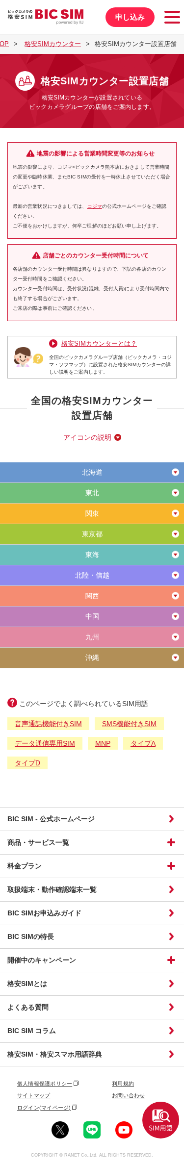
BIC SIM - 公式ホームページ (51, 819)
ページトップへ (173, 1152)
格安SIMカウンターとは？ (99, 343)
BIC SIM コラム (31, 1031)
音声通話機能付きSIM (48, 724)
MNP (102, 743)
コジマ (94, 206)
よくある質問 (28, 1007)
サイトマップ (33, 1095)
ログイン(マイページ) (44, 1108)
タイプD (27, 763)
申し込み (130, 17)
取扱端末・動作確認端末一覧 (52, 889)
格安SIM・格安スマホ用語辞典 (54, 1054)
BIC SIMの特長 (30, 936)
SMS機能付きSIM (129, 724)
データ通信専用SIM (45, 743)
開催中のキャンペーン (41, 960)
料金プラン (24, 866)
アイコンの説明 (87, 437)
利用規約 (123, 1084)
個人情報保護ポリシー (44, 1084)
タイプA (143, 743)
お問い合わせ (128, 1095)
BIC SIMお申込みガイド (44, 913)
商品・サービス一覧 (38, 842)
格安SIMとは (27, 983)
